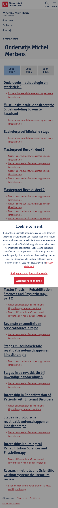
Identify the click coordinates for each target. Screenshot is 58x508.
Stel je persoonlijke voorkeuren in (29, 273)
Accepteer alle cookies (29, 280)
